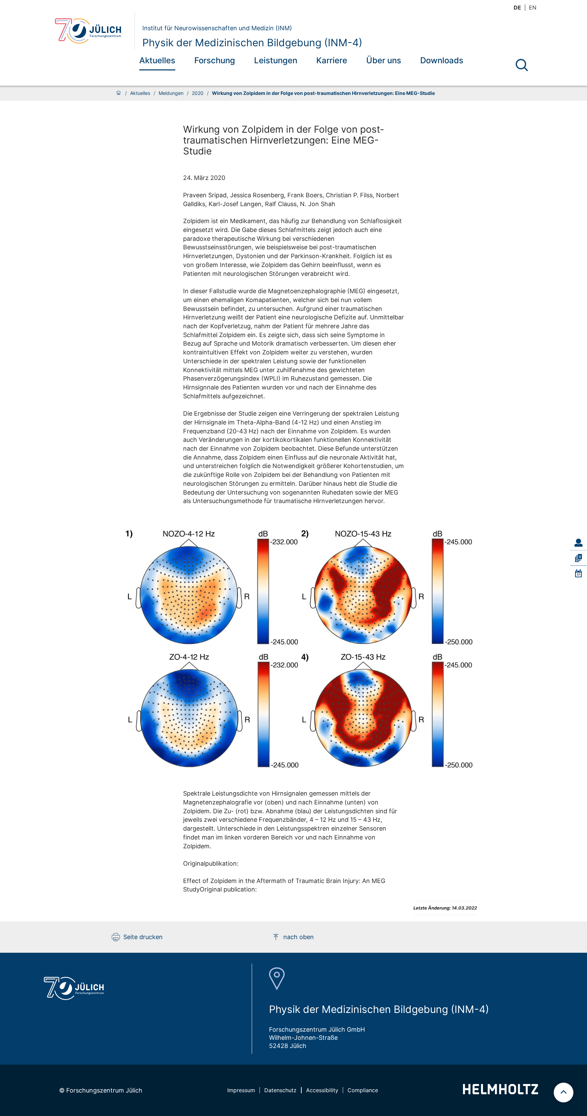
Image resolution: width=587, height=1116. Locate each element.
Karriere (331, 60)
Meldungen (171, 93)
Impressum (241, 1090)
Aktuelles (157, 60)
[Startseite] (118, 93)
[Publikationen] (578, 557)
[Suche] (522, 65)
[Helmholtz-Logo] (500, 1092)
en (532, 7)
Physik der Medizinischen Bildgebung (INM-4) (252, 42)
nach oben (298, 936)
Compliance (363, 1090)
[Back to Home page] (92, 31)
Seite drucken (143, 936)
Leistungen (275, 60)
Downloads (441, 60)
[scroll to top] (563, 1092)
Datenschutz (280, 1090)
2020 (197, 93)
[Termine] (578, 573)
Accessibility (322, 1090)
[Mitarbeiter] (578, 542)
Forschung (214, 60)
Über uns (383, 60)
